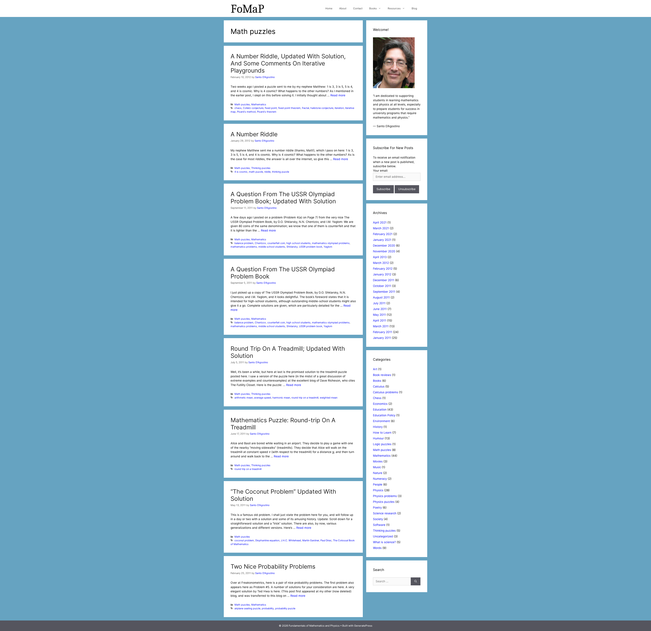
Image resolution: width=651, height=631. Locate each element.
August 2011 (381, 297)
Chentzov (260, 243)
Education (380, 409)
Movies (378, 461)
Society (378, 519)
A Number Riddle (254, 134)
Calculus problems (385, 392)
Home (328, 8)
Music (377, 467)
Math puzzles (242, 104)
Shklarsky (292, 246)
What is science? (384, 542)
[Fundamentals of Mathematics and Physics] (247, 8)
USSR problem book (310, 246)
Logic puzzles (382, 444)
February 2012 (382, 268)
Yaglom (328, 246)
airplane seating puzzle (247, 608)
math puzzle (256, 171)
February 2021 (382, 234)
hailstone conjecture (321, 107)
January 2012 (382, 274)
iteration (339, 107)
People (377, 484)
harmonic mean (281, 397)
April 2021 (380, 222)
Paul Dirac (326, 540)
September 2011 (384, 291)
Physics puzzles (383, 501)
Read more (337, 95)
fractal (305, 107)
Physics (378, 490)
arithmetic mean (243, 397)
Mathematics (258, 104)
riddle (267, 171)
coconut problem (244, 540)
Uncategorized (383, 536)
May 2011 (379, 314)
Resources (394, 8)
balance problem (243, 243)
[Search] (415, 581)
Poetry (377, 507)
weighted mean (328, 397)
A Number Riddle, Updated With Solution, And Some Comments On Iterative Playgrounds (288, 63)
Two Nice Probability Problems (273, 566)
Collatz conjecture (253, 107)
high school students (298, 243)
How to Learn (382, 432)
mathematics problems (244, 246)
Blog (414, 8)
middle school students (271, 246)
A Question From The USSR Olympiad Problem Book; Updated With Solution (283, 197)
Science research (384, 513)
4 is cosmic (241, 171)
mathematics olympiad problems (331, 243)
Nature (377, 473)
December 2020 (384, 245)
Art (375, 369)
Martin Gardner (310, 540)
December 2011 (383, 280)
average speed (262, 397)
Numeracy (380, 478)
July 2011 (379, 303)
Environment (381, 421)
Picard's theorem (266, 111)
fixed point (271, 107)
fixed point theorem (289, 107)
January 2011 (382, 337)
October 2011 (382, 286)
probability (268, 608)
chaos (238, 107)
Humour (378, 438)
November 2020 (384, 251)
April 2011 (379, 320)
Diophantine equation (267, 540)
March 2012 (381, 263)
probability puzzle (285, 608)
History (378, 427)
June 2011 (380, 309)
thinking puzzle (280, 171)
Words (377, 548)
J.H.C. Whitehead (291, 540)
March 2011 (381, 326)
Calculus (378, 386)
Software (379, 525)
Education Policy (384, 415)
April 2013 (380, 257)
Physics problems (385, 496)
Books (373, 8)
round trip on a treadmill (304, 397)
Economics (380, 403)
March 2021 (381, 228)
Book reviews (382, 375)
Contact (357, 8)
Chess (377, 398)
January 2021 (382, 239)
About (342, 8)
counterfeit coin (276, 243)
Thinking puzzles (260, 168)
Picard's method (246, 111)
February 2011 (382, 332)
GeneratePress (363, 625)
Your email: (380, 170)
